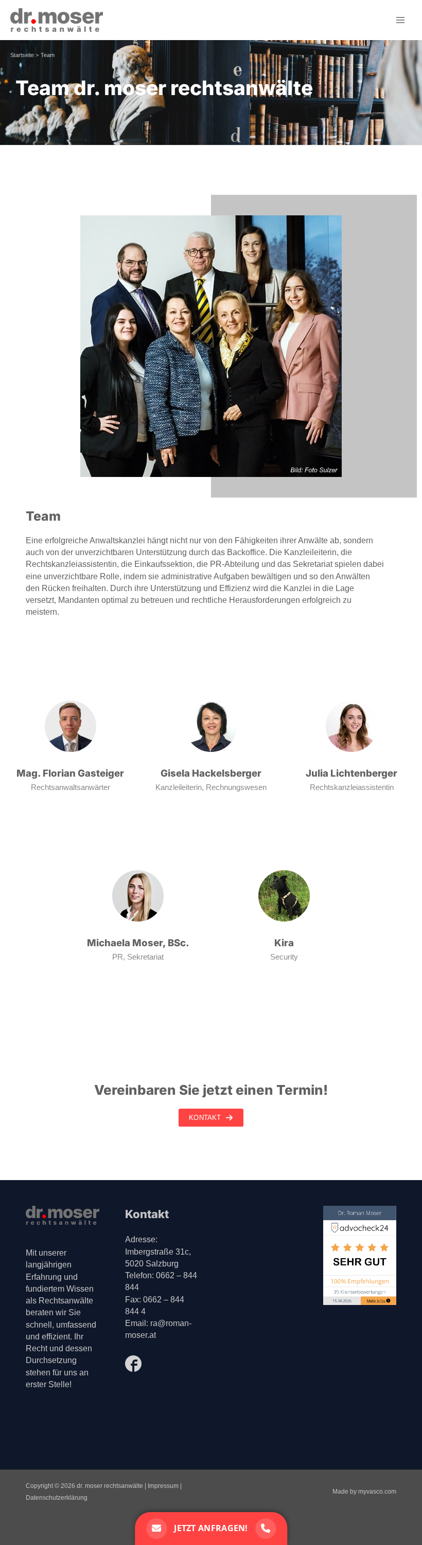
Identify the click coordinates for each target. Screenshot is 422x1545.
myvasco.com (377, 1491)
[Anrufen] (265, 1528)
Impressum (163, 1485)
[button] (211, 1118)
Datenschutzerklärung (56, 1497)
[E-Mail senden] (156, 1528)
